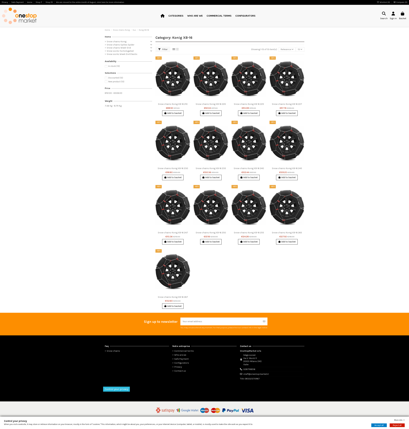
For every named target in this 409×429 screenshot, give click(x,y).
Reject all (397, 425)
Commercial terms (184, 351)
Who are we (180, 355)
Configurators (181, 363)
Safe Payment (181, 359)
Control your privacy (116, 389)
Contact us (180, 371)
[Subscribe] (264, 321)
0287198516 (249, 369)
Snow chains (113, 351)
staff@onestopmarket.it (256, 374)
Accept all (379, 425)
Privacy (178, 367)
